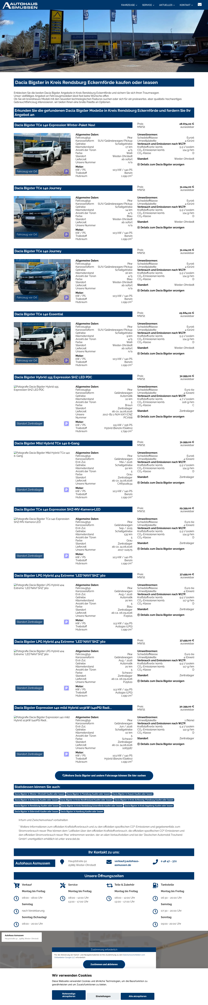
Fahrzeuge (128, 5)
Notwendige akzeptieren (68, 995)
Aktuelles (165, 5)
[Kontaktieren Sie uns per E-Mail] (200, 4)
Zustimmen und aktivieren (104, 964)
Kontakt (185, 5)
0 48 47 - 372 (169, 861)
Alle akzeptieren (137, 996)
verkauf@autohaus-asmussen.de (127, 863)
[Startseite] (19, 5)
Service (147, 5)
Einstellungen (103, 996)
